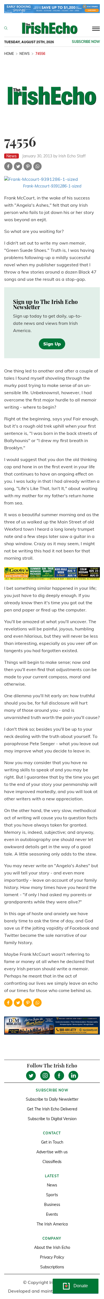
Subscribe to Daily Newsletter (52, 1099)
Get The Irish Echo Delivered (52, 1109)
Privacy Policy (52, 1257)
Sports (52, 1194)
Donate (80, 1285)
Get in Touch (52, 1142)
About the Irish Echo (52, 1247)
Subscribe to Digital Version (52, 1118)
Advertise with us (52, 1151)
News (24, 54)
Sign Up (52, 344)
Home (9, 54)
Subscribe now (86, 42)
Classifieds (52, 1161)
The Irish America (52, 1224)
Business (52, 1204)
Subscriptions (52, 1266)
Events (52, 1214)
